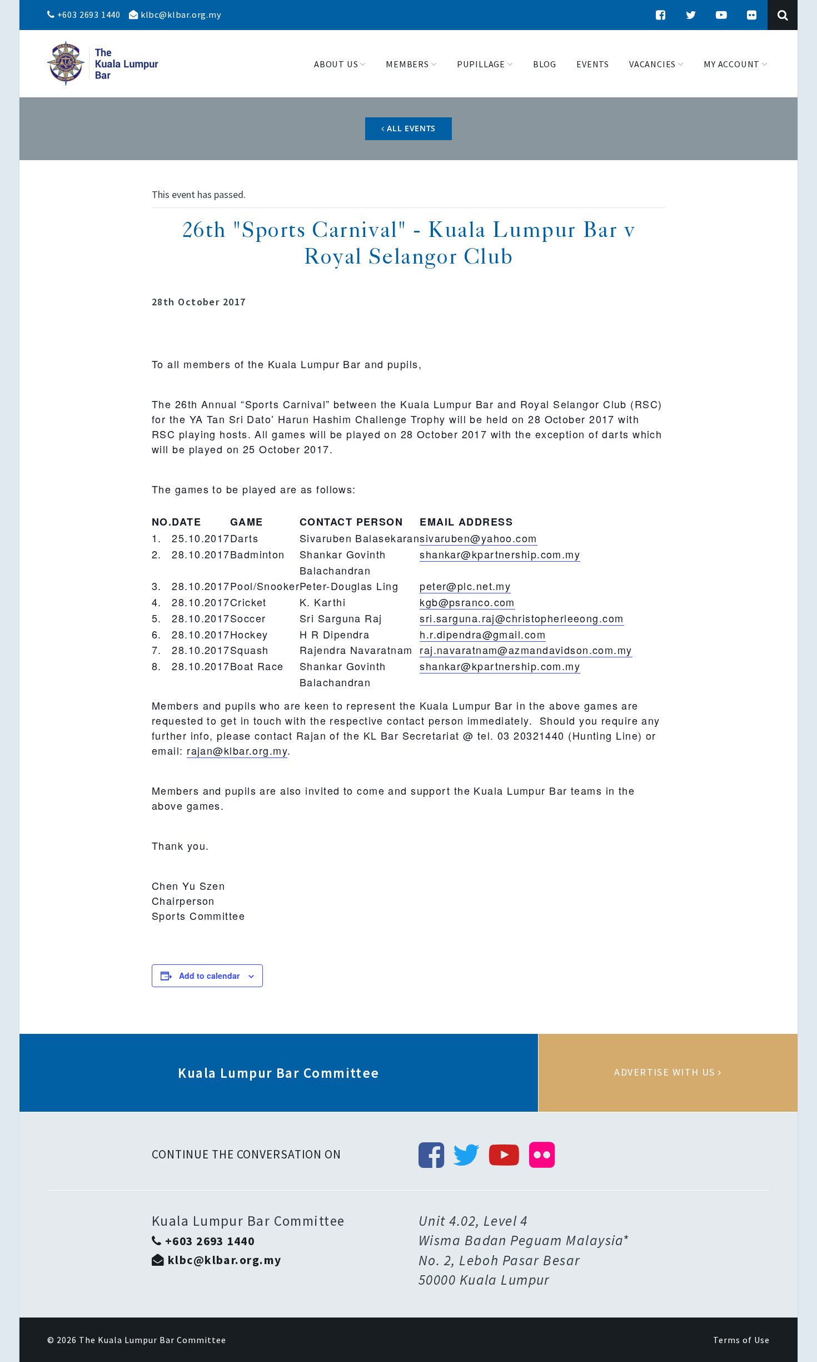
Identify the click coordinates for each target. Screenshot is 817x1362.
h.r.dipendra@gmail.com (483, 634)
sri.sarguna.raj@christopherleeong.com (522, 618)
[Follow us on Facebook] (661, 15)
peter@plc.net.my (465, 585)
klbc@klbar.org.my (179, 14)
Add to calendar (209, 975)
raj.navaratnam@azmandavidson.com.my (526, 649)
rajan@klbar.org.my (237, 750)
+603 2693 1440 (88, 14)
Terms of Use (741, 1339)
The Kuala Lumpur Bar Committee (152, 1339)
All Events (410, 128)
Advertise (668, 1073)
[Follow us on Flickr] (752, 15)
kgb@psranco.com (467, 602)
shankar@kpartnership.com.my (500, 554)
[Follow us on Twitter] (691, 15)
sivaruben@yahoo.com (478, 538)
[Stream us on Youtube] (721, 15)
